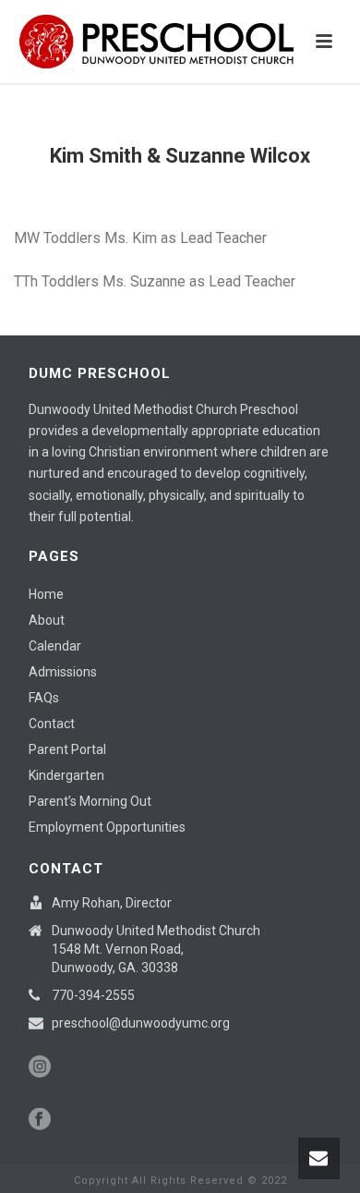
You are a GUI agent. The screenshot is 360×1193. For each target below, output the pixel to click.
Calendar (55, 646)
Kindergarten (66, 775)
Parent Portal (67, 749)
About (47, 620)
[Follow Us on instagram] (40, 1067)
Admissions (63, 671)
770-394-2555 (93, 995)
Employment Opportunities (107, 827)
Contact (52, 723)
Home (46, 594)
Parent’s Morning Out (90, 801)
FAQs (44, 697)
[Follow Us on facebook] (40, 1120)
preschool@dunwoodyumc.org (141, 1023)
